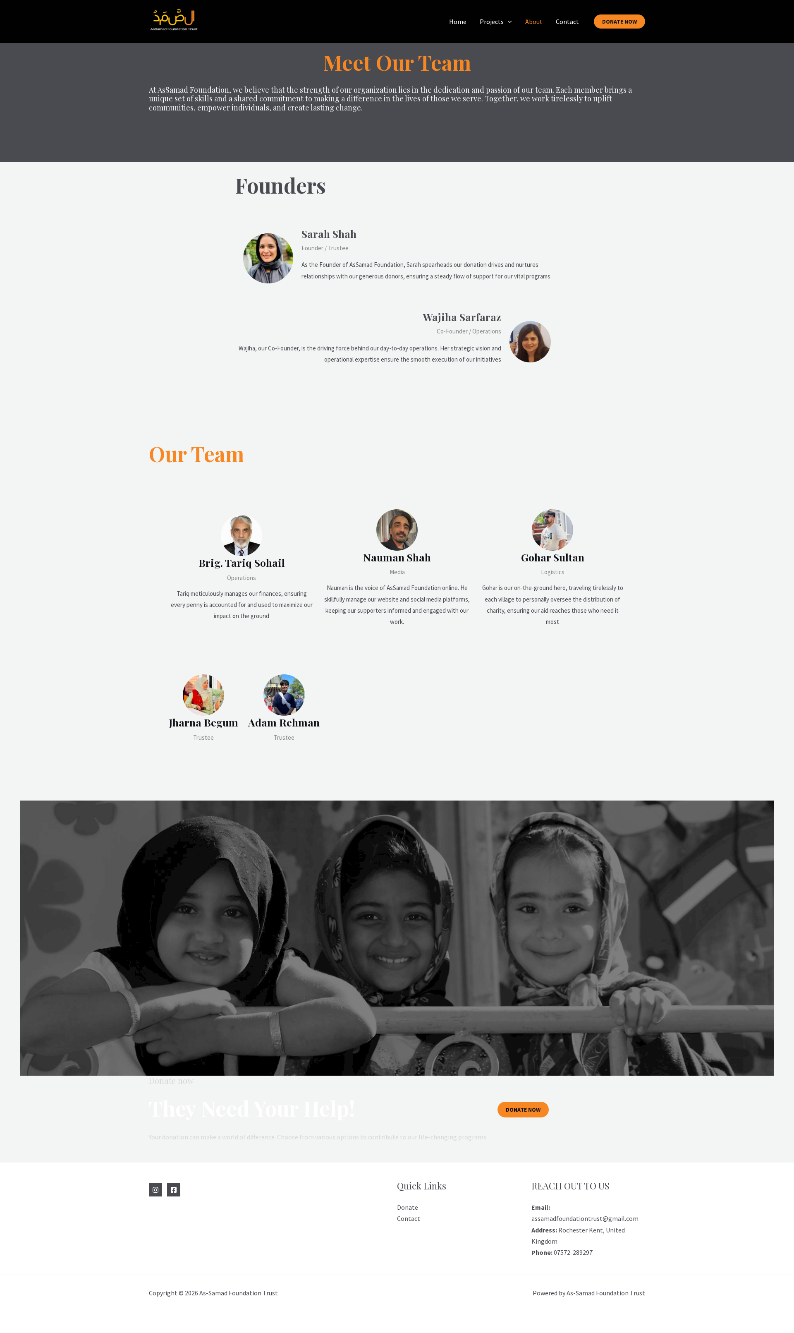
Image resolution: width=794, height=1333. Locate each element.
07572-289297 (562, 1252)
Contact (567, 21)
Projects (492, 21)
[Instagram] (155, 1189)
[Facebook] (173, 1189)
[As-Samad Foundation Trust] (174, 21)
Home (457, 21)
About (534, 21)
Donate (407, 1207)
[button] (508, 21)
